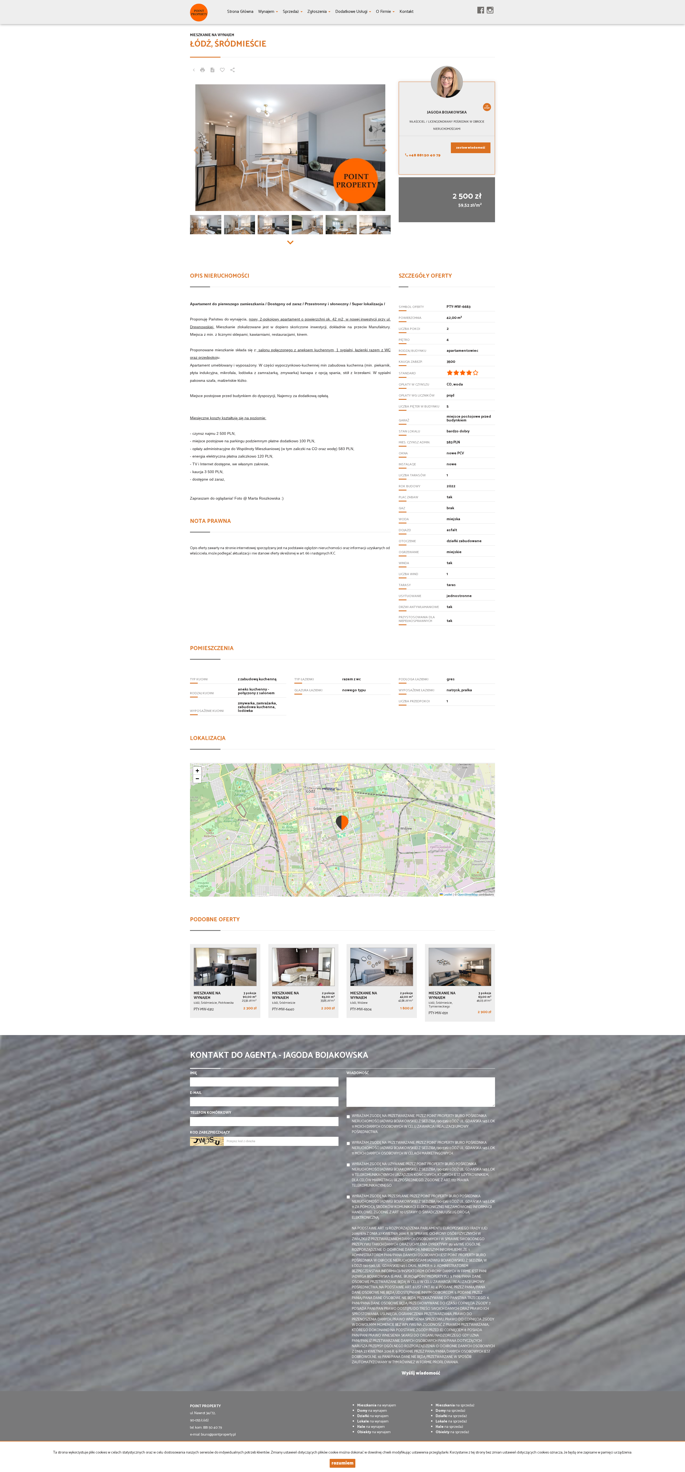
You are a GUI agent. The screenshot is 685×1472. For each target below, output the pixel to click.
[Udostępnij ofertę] (232, 71)
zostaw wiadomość (470, 147)
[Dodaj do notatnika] (222, 71)
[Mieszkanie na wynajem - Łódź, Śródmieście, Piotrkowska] (225, 981)
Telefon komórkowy (210, 1113)
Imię (193, 1073)
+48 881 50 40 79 (424, 155)
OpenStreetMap (468, 894)
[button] (205, 148)
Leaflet (447, 894)
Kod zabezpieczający (210, 1132)
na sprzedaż (455, 1405)
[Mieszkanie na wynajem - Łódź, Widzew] (382, 981)
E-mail (195, 1093)
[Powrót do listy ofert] (193, 71)
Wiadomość (358, 1073)
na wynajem (376, 1405)
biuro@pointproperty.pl (218, 1435)
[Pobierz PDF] (212, 71)
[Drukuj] (202, 71)
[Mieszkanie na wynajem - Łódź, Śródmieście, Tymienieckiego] (460, 983)
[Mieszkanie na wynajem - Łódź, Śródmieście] (303, 981)
